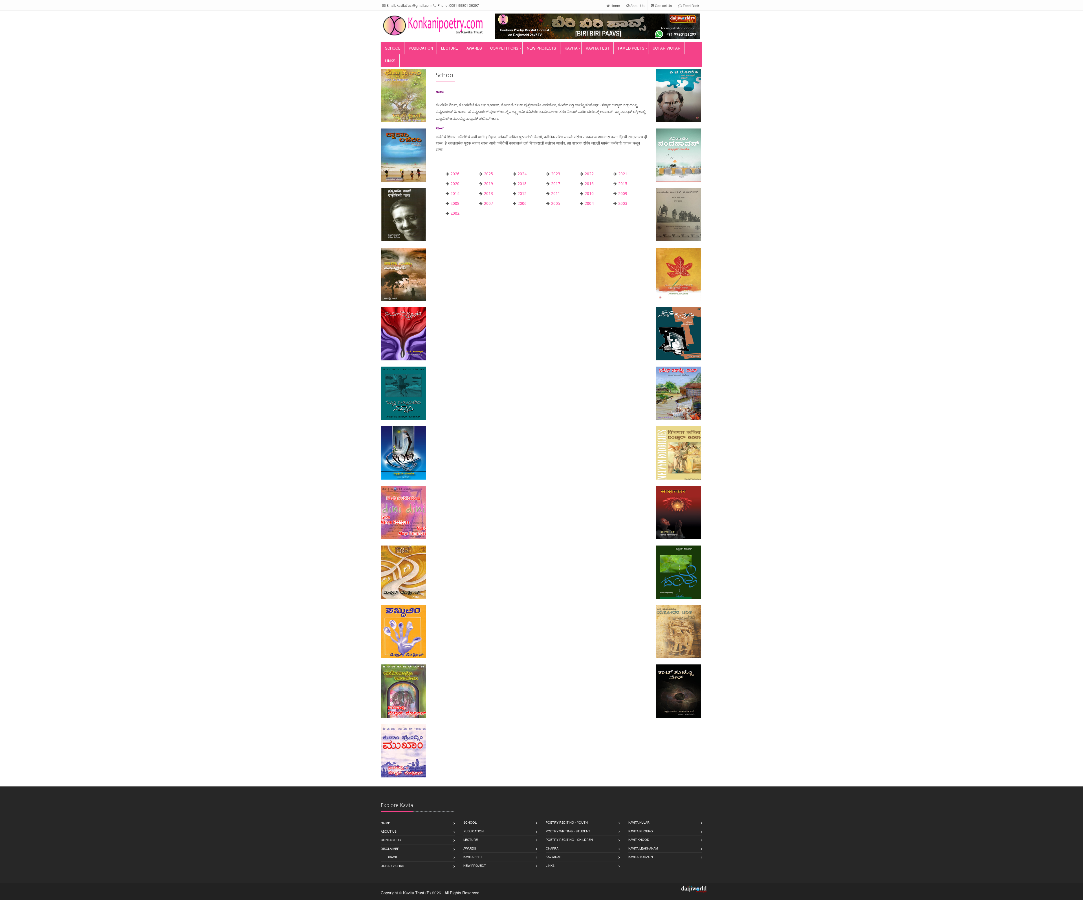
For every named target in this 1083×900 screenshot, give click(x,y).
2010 (589, 193)
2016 (589, 183)
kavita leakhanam (643, 848)
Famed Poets (631, 48)
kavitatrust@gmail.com (414, 5)
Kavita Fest (597, 48)
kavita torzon (640, 856)
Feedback (389, 857)
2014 (454, 193)
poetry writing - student (568, 831)
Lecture (449, 48)
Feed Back (690, 5)
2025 (488, 173)
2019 (488, 183)
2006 (522, 203)
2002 (454, 213)
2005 (555, 203)
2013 (488, 193)
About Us (636, 5)
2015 (622, 183)
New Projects (541, 48)
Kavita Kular (639, 822)
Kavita (571, 48)
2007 (488, 203)
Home (615, 5)
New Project (474, 865)
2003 (622, 203)
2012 (522, 193)
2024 (522, 173)
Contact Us (663, 5)
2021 (622, 173)
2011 (555, 193)
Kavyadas (553, 856)
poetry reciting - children (569, 839)
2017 (555, 183)
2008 (454, 203)
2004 (589, 203)
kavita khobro (640, 831)
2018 (522, 183)
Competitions (504, 48)
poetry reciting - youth (567, 822)
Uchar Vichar (666, 48)
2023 (555, 173)
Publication (421, 48)
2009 (622, 193)
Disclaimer (390, 848)
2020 (454, 183)
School (392, 48)
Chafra (552, 848)
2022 (589, 173)
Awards (474, 48)
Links (390, 60)
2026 (454, 173)
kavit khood (638, 839)
